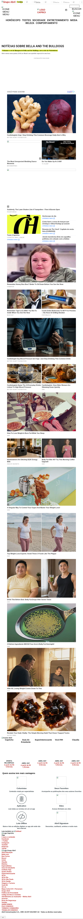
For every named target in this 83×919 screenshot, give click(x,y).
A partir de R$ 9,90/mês (10, 766)
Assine (74, 6)
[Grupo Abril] (8, 2)
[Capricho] (41, 12)
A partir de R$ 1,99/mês (26, 766)
